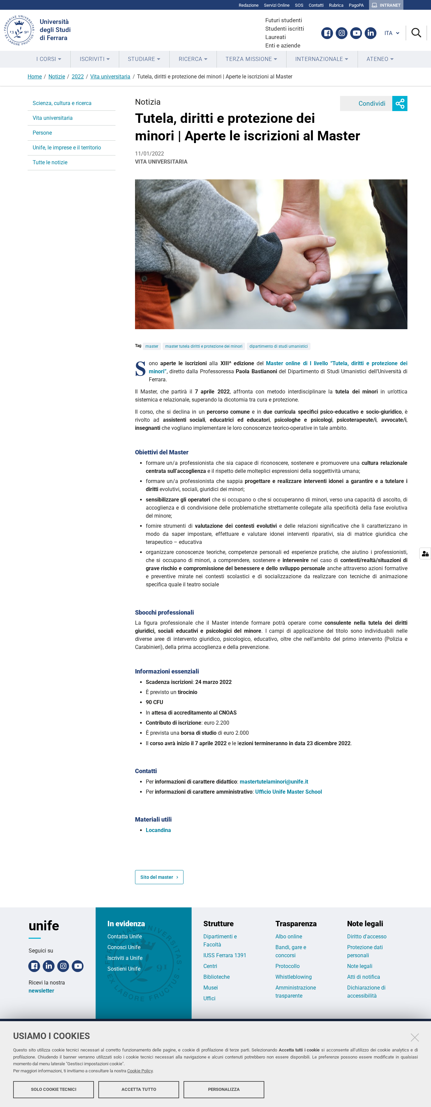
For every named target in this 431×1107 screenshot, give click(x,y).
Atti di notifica (363, 977)
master (151, 346)
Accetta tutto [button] (139, 1089)
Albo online (288, 936)
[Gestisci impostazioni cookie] (425, 553)
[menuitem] (49, 59)
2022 (78, 76)
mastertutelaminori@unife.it (274, 782)
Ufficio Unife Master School (288, 792)
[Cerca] (416, 33)
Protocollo (287, 966)
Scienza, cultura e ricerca (62, 103)
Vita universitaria (110, 76)
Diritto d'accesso (367, 936)
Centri (210, 966)
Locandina (158, 830)
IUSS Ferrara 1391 (224, 955)
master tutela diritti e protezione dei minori (203, 346)
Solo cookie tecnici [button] (53, 1089)
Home (35, 76)
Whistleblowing (293, 977)
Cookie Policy (140, 1070)
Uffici (209, 998)
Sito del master (156, 877)
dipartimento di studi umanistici (279, 346)
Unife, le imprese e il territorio (67, 147)
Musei (210, 987)
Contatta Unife (124, 936)
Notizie (56, 76)
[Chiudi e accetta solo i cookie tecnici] (414, 1037)
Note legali (359, 966)
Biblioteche (216, 977)
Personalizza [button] (224, 1089)
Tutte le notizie (50, 162)
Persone (42, 133)
